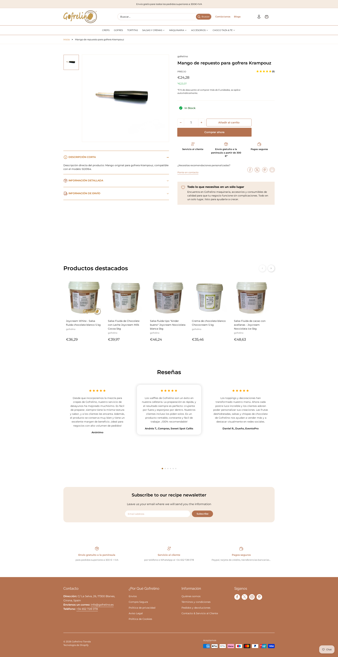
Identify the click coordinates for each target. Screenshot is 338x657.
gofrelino (182, 56)
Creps (105, 30)
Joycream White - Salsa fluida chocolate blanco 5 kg (83, 322)
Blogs (237, 16)
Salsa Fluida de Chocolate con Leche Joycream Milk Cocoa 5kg (123, 324)
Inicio (66, 39)
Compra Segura (138, 601)
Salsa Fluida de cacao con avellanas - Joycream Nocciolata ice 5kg (249, 324)
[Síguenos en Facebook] (237, 596)
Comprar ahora (214, 132)
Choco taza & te (223, 30)
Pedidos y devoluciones (195, 607)
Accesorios (198, 30)
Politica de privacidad (142, 607)
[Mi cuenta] (259, 17)
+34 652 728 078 (87, 609)
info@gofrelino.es (102, 604)
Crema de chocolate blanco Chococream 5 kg (209, 322)
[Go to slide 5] (173, 468)
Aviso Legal (136, 613)
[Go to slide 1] (162, 468)
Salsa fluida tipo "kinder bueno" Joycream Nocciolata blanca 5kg (167, 324)
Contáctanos (222, 16)
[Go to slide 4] (170, 468)
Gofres (118, 30)
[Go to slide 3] (167, 468)
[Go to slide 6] (175, 468)
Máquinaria (177, 30)
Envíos (133, 596)
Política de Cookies (140, 619)
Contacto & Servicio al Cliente (199, 613)
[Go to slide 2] (165, 468)
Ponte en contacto (187, 172)
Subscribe (202, 513)
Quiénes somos (191, 596)
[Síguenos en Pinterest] (259, 596)
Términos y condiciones (196, 601)
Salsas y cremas (152, 30)
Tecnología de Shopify (76, 645)
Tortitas (132, 30)
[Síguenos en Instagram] (252, 596)
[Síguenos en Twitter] (244, 596)
